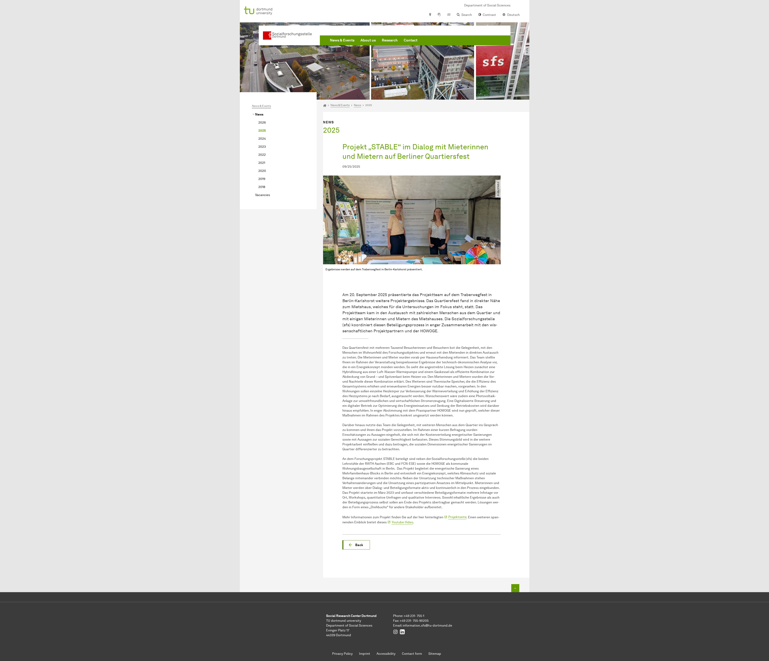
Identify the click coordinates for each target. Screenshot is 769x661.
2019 (261, 179)
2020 (262, 171)
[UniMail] (449, 14)
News (259, 114)
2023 (262, 147)
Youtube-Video (402, 522)
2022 (262, 155)
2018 (261, 187)
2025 (262, 130)
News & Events (342, 40)
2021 (261, 163)
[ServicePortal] (439, 14)
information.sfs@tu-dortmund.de (427, 625)
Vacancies (262, 195)
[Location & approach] (430, 14)
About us (368, 40)
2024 (262, 138)
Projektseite (457, 517)
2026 (262, 122)
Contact (410, 40)
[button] (356, 544)
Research (390, 40)
